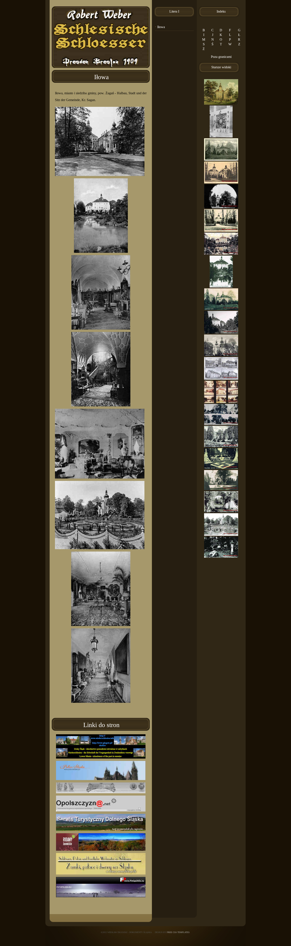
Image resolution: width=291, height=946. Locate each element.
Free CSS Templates (178, 932)
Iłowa (161, 27)
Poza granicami (221, 57)
